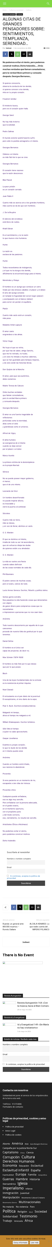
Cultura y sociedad (16, 10)
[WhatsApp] (17, 54)
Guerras (8, 1179)
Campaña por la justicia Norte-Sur (20, 1148)
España (36, 1170)
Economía (10, 1165)
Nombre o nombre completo (19, 859)
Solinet (8, 48)
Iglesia (22, 1183)
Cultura (28, 10)
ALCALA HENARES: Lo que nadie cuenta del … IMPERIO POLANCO (39, 927)
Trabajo (7, 1220)
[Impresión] (30, 54)
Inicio (5, 10)
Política (9, 1211)
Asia (26, 1144)
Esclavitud (37, 1165)
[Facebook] (5, 54)
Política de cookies (13, 1134)
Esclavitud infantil (16, 1170)
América (17, 1143)
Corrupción (11, 1157)
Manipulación (11, 1197)
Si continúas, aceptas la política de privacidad (25, 1064)
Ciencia (29, 1152)
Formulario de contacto (13, 1106)
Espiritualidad (8, 1175)
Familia (32, 1174)
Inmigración (10, 1192)
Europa (21, 1174)
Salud (31, 1212)
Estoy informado (20, 1242)
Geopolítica (42, 1175)
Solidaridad (10, 1216)
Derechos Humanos (18, 1161)
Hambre (22, 1179)
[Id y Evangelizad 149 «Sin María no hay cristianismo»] (9, 1028)
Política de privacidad (14, 1126)
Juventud (24, 1193)
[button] (4, 3)
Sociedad (41, 1211)
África (29, 1220)
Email (9, 867)
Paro (32, 1206)
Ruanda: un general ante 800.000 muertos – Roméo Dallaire (13, 927)
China (22, 1153)
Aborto (6, 1143)
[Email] (23, 54)
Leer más (34, 1242)
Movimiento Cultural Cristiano (33, 1198)
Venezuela (18, 1221)
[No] (48, 1241)
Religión (22, 1211)
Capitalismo (10, 1152)
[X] (11, 54)
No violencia (22, 1206)
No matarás (8, 1206)
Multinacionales (30, 1202)
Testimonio (28, 1216)
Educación (24, 1165)
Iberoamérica (9, 1184)
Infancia (28, 1188)
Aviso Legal (10, 1130)
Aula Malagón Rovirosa (38, 1144)
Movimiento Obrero (10, 1202)
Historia (35, 1179)
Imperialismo (13, 1188)
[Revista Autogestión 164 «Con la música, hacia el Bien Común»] (9, 1006)
